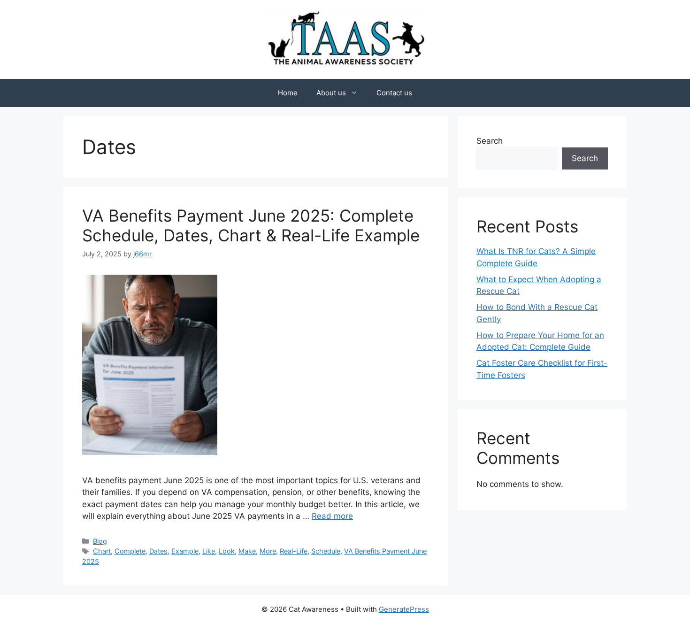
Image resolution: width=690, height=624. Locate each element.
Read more (332, 516)
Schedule (325, 551)
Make (247, 551)
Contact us (394, 92)
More (268, 551)
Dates (158, 551)
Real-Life (293, 551)
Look (227, 551)
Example (185, 551)
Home (288, 92)
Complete (130, 551)
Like (208, 551)
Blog (100, 541)
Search (489, 141)
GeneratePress (404, 609)
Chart (102, 551)
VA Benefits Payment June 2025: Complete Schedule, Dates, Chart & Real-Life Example (251, 225)
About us (331, 92)
